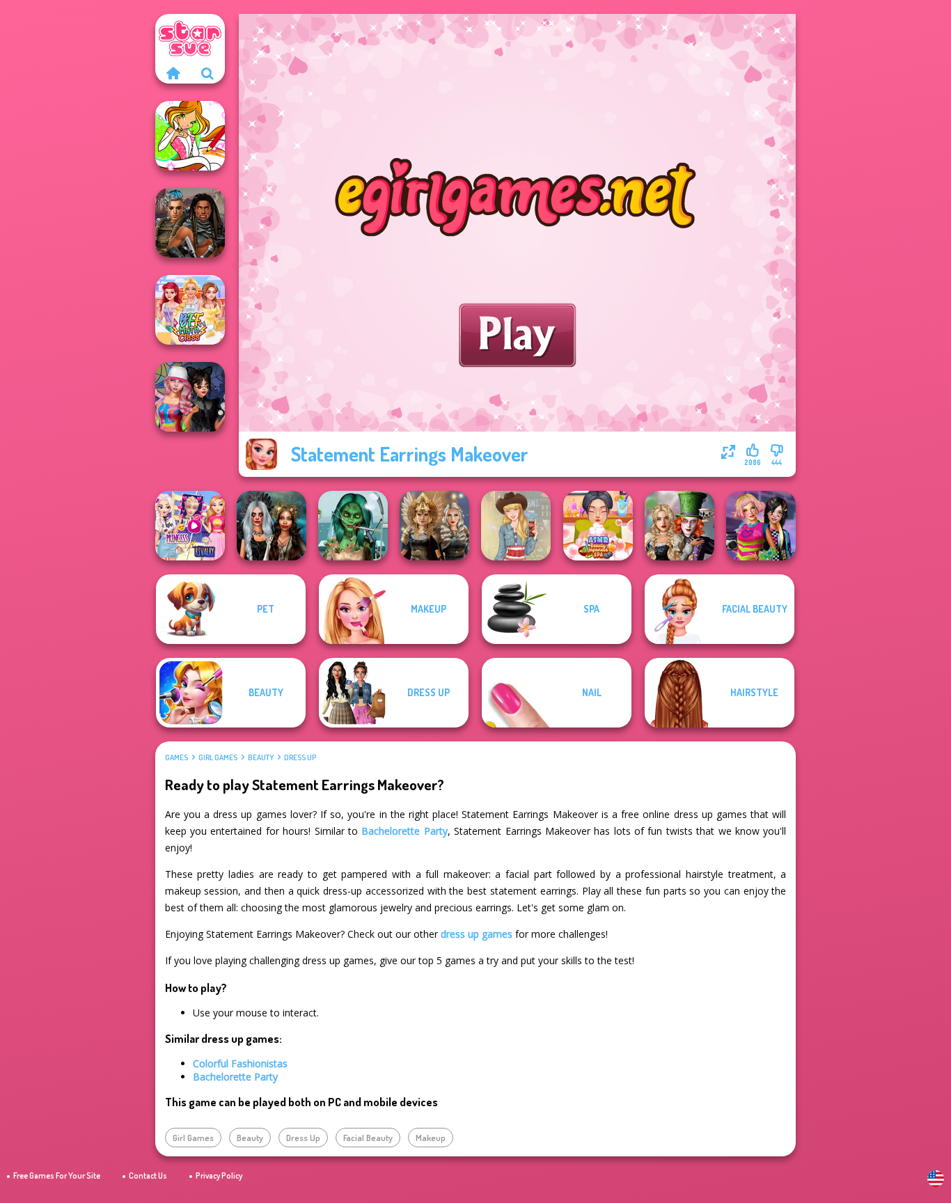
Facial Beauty (368, 1137)
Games (176, 757)
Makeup (431, 1137)
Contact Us (148, 1175)
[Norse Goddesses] (434, 525)
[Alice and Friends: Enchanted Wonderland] (679, 525)
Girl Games (217, 757)
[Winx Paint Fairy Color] (190, 136)
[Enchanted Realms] (271, 525)
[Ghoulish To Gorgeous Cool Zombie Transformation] (353, 525)
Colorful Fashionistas (240, 1063)
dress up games (476, 934)
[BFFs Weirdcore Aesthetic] (761, 525)
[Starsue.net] (172, 73)
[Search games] (207, 73)
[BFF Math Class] (190, 310)
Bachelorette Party (404, 831)
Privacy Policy (219, 1175)
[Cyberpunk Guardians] (190, 223)
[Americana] (516, 525)
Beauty (261, 757)
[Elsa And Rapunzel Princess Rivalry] (190, 525)
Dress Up (300, 757)
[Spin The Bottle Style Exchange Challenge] (190, 397)
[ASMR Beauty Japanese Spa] (598, 525)
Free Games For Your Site (56, 1175)
